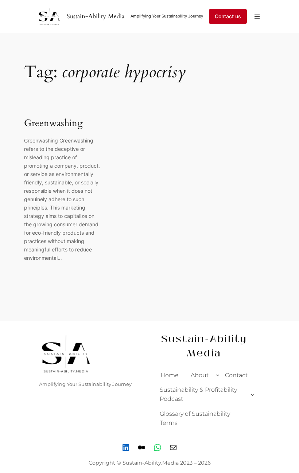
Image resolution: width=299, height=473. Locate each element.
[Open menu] (257, 16)
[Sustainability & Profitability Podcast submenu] (253, 394)
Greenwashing (53, 123)
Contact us (228, 16)
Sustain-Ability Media (95, 16)
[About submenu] (218, 375)
